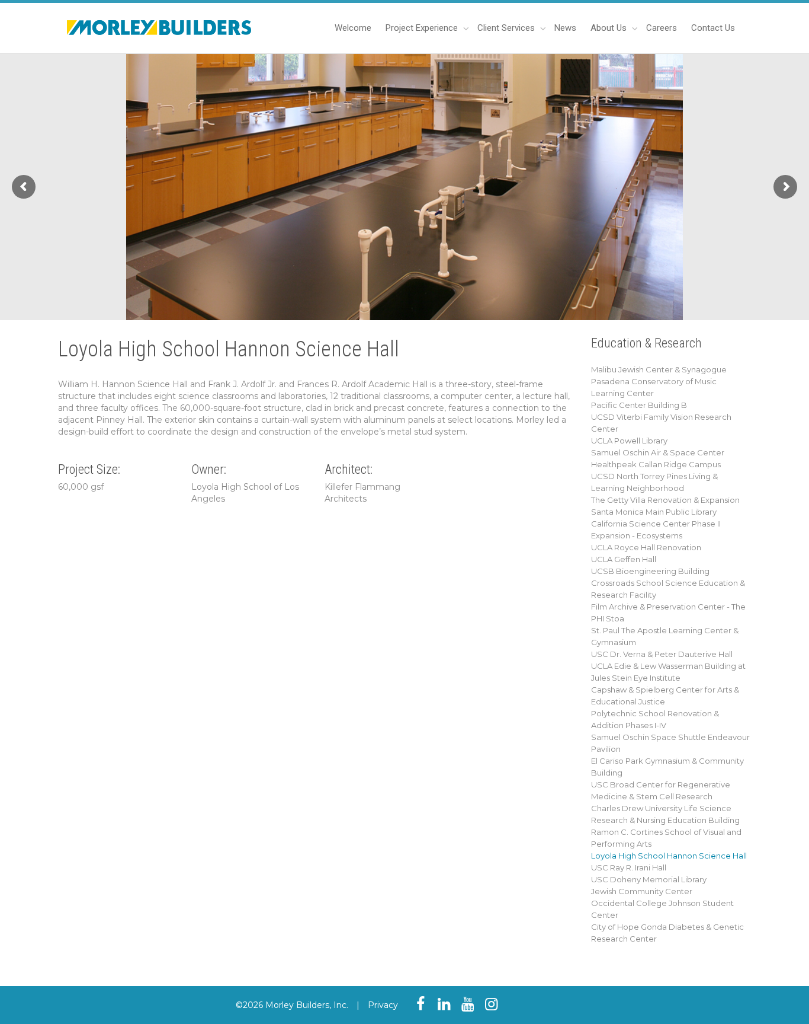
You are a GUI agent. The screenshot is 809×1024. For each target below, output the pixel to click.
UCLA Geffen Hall (623, 559)
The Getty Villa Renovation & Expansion (665, 500)
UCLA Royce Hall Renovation (646, 547)
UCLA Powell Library (629, 440)
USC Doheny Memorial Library (649, 879)
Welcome (353, 28)
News (565, 28)
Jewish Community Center (641, 891)
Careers (661, 28)
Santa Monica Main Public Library (654, 511)
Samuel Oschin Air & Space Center (657, 452)
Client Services (507, 28)
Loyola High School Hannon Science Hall (669, 855)
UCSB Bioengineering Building (650, 571)
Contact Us (713, 28)
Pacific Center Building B (639, 405)
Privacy (383, 1005)
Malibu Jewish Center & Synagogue (659, 369)
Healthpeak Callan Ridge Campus (656, 464)
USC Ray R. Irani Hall (628, 867)
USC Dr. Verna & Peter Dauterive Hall (662, 654)
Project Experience (423, 28)
